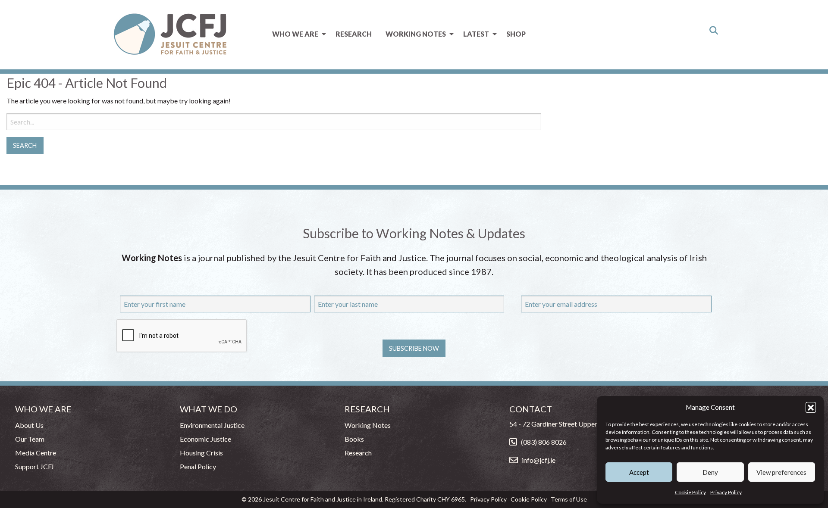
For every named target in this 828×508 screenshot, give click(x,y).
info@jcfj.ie (538, 460)
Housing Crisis (201, 453)
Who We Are (295, 34)
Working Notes (416, 34)
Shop (516, 34)
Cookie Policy (690, 492)
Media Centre (35, 453)
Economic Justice (205, 439)
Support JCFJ (34, 466)
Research (354, 34)
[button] (810, 407)
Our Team (29, 439)
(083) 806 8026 (544, 442)
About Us (29, 425)
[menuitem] (297, 34)
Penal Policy (198, 466)
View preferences (781, 472)
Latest (476, 34)
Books (354, 439)
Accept (639, 472)
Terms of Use (569, 499)
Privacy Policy (726, 492)
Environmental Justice (212, 425)
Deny (710, 472)
